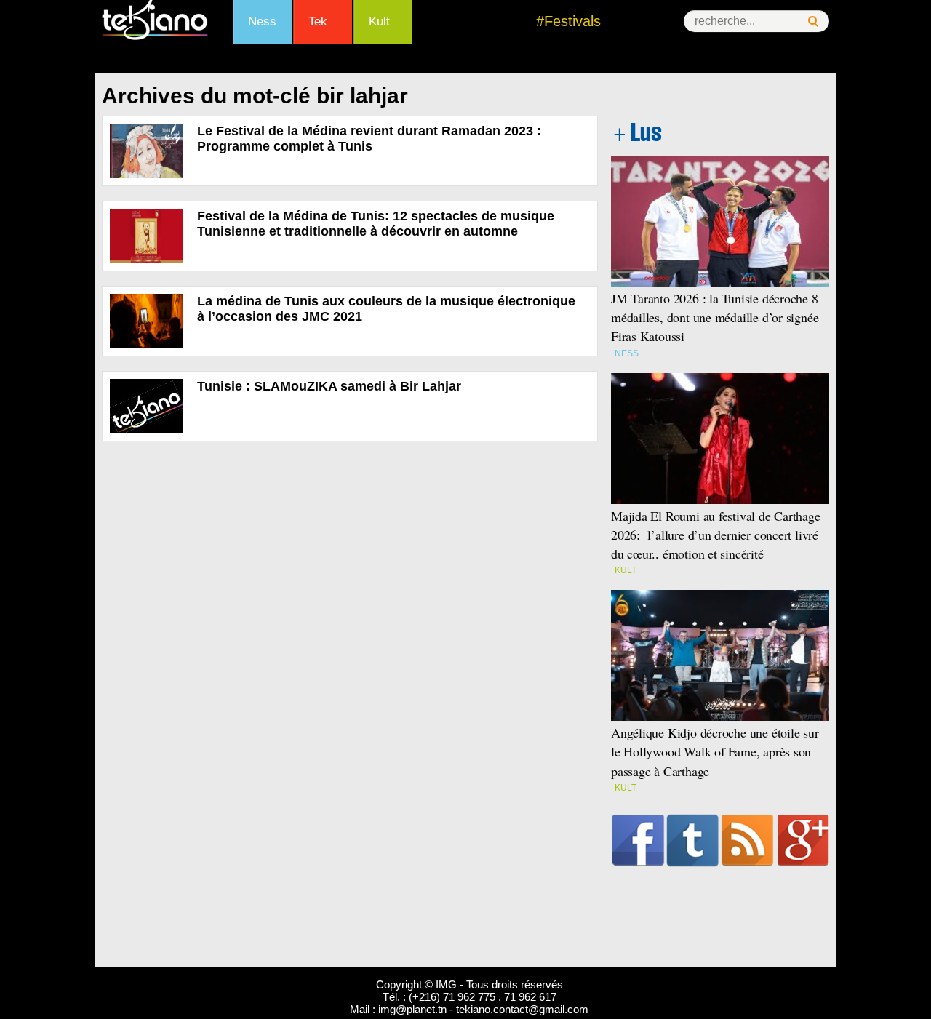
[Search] (813, 21)
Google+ (803, 840)
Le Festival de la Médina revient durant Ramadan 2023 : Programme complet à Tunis (369, 138)
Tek (317, 21)
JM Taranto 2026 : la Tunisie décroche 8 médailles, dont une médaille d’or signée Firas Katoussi (714, 317)
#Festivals (568, 21)
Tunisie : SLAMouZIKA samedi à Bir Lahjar (329, 386)
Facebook (638, 840)
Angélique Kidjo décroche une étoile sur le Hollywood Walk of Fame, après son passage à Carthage (715, 751)
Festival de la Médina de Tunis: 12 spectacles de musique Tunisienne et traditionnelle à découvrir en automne (375, 224)
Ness (262, 21)
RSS (747, 840)
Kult (379, 21)
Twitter (693, 840)
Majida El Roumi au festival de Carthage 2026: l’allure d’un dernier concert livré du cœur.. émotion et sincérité (715, 534)
